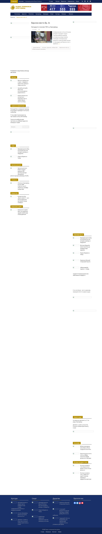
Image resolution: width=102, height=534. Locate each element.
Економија (17, 14)
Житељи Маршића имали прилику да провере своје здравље (85, 248)
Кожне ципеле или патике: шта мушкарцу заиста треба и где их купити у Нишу (23, 286)
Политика (31, 14)
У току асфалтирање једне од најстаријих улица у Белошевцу (18, 302)
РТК (39, 29)
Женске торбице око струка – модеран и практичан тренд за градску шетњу (23, 270)
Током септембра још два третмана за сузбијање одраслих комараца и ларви (19, 308)
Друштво (24, 14)
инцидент (38, 49)
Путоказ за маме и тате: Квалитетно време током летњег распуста (85, 468)
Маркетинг (63, 1)
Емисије (64, 14)
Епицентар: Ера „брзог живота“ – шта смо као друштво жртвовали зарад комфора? (23, 386)
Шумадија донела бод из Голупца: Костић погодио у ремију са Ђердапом (86, 240)
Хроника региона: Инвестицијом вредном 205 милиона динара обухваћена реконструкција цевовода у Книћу (19, 359)
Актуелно (44, 47)
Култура (58, 14)
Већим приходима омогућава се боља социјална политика (85, 448)
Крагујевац (38, 14)
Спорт (51, 14)
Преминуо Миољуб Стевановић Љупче (85, 261)
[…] (59, 43)
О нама (51, 1)
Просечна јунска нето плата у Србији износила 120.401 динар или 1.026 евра (86, 456)
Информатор (71, 1)
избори (34, 49)
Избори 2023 (54, 47)
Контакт (58, 1)
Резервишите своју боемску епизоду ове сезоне (22, 259)
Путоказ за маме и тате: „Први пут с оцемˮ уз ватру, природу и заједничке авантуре (85, 476)
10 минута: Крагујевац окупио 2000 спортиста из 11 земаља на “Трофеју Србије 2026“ (23, 373)
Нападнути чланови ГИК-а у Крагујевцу (44, 27)
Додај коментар (36, 47)
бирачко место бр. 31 (64, 47)
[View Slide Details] (82, 302)
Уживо (77, 1)
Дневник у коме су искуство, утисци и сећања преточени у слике (81, 426)
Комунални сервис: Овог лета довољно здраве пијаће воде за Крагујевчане (23, 399)
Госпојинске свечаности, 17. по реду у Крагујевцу (81, 421)
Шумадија (45, 14)
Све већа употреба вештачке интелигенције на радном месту (22, 277)
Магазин (71, 14)
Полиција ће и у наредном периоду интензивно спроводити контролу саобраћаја (19, 297)
